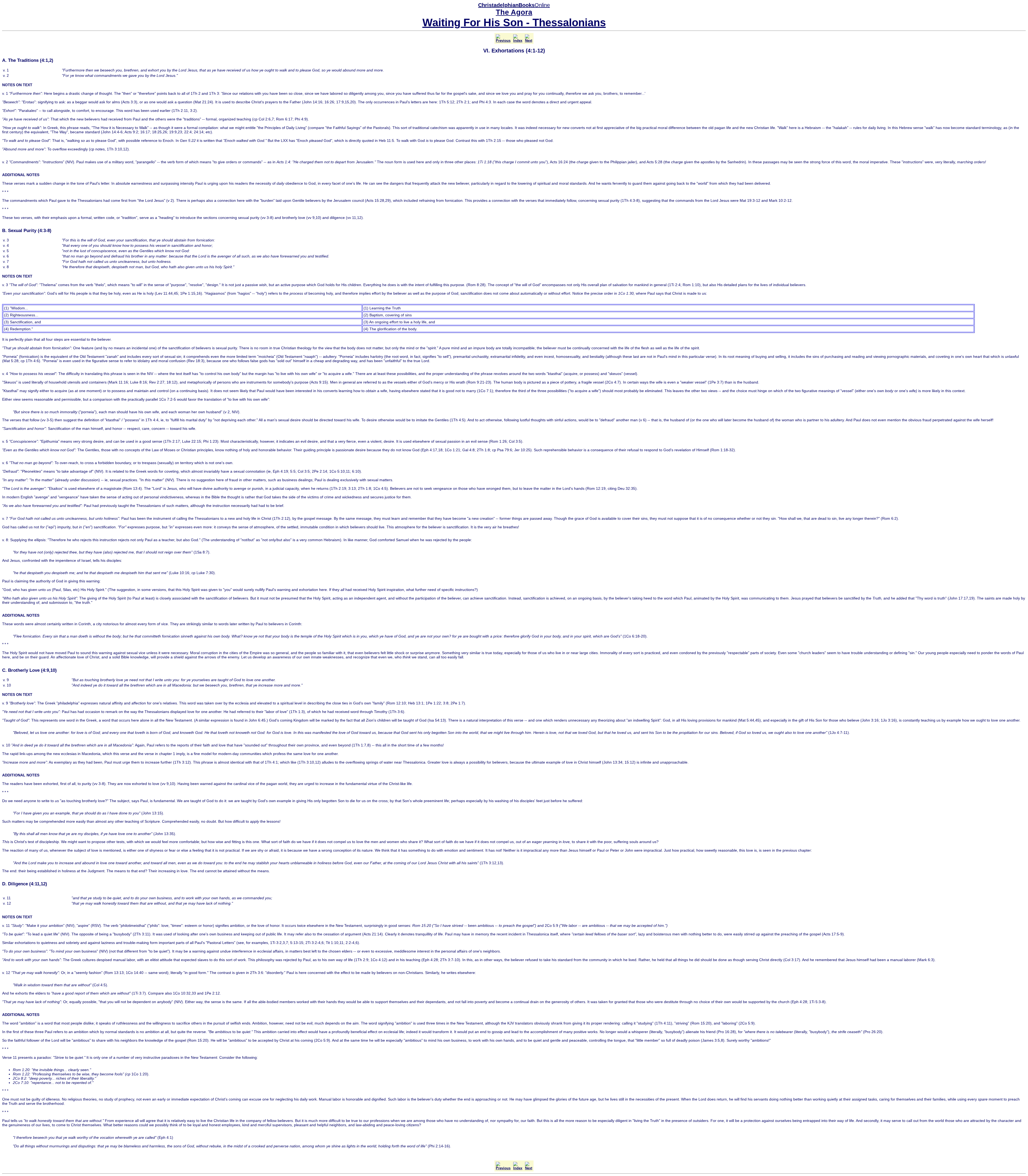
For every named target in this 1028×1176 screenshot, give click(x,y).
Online (514, 5)
